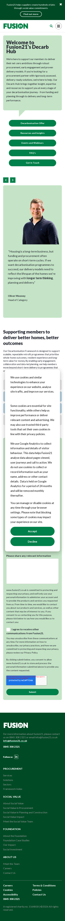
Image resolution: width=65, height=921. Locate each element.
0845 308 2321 (11, 746)
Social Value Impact (13, 816)
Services (7, 775)
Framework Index (12, 788)
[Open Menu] (58, 26)
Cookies (8, 889)
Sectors (7, 784)
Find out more (31, 14)
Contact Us (9, 872)
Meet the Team (11, 863)
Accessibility (10, 894)
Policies (36, 889)
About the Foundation (15, 835)
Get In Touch (32, 162)
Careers (7, 868)
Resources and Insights (33, 133)
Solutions (8, 779)
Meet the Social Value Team (18, 821)
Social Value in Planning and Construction (25, 812)
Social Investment (12, 849)
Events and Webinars (32, 142)
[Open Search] (51, 26)
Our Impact (9, 844)
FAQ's (32, 152)
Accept (32, 531)
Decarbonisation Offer (32, 123)
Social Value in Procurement (18, 807)
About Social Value (13, 803)
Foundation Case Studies (16, 840)
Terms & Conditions (44, 885)
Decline (32, 541)
